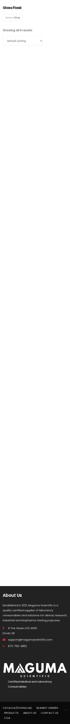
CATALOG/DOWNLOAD (17, 708)
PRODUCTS (11, 713)
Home (9, 17)
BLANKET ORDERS (47, 708)
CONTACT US (49, 713)
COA (7, 718)
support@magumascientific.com (30, 639)
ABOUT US (29, 713)
